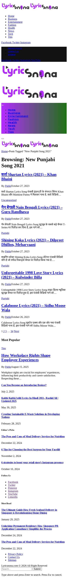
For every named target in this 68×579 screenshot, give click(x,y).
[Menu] (2, 105)
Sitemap (12, 55)
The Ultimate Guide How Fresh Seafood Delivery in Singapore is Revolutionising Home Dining (29, 511)
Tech (10, 33)
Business (12, 19)
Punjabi (5, 233)
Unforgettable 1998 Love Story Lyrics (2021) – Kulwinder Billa (32, 275)
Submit (37, 569)
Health (11, 28)
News (11, 30)
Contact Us (13, 52)
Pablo (8, 186)
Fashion (12, 25)
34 (12, 331)
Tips (10, 36)
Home (11, 16)
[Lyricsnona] (29, 148)
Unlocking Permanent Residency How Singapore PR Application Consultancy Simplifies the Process (29, 527)
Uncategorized (9, 200)
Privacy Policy (15, 48)
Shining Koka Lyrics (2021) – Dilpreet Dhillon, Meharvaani (32, 242)
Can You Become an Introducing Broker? (24, 385)
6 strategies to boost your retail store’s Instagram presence (32, 462)
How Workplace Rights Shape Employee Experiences (26, 357)
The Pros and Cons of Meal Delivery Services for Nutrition (33, 436)
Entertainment (15, 22)
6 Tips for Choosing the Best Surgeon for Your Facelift (30, 449)
